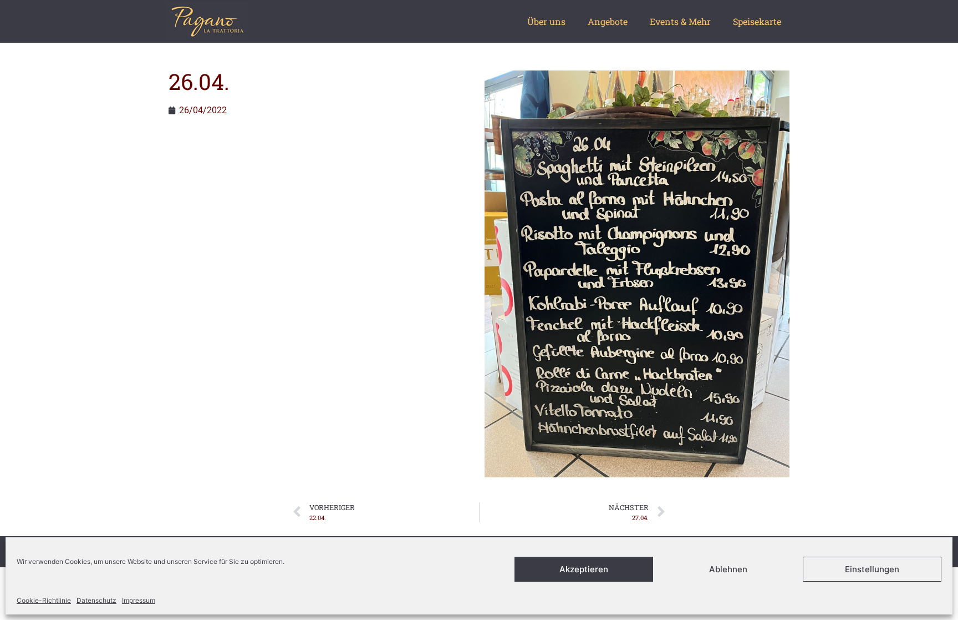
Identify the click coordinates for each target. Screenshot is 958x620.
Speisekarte (757, 21)
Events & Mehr (680, 21)
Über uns (546, 21)
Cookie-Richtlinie (44, 600)
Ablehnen (728, 569)
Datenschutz (96, 600)
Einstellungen (872, 569)
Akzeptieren (583, 569)
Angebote (608, 21)
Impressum (138, 600)
